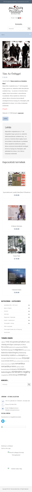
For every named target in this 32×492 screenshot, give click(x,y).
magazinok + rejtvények (9, 317)
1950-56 (8, 342)
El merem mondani (16, 226)
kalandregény (13, 353)
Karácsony (22, 353)
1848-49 (3, 342)
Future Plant (16, 256)
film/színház (5, 347)
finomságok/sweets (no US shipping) (13, 329)
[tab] (5, 119)
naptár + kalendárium (9, 320)
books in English (8, 308)
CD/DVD (6, 311)
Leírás (5, 118)
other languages (8, 326)
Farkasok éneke (16, 290)
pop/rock (20, 113)
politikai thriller (20, 361)
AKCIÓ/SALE (7, 332)
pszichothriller (26, 361)
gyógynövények (19, 347)
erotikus (23, 344)
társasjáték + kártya (9, 323)
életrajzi (15, 375)
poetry (15, 361)
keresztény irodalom (8, 355)
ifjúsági (10, 350)
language (25, 358)
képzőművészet (11, 358)
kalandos (4, 353)
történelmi (13, 369)
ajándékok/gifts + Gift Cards (11, 305)
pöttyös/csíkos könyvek (6, 363)
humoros (4, 350)
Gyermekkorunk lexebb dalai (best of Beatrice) (16, 192)
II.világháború (18, 350)
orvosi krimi (9, 361)
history (25, 347)
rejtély (13, 364)
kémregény (3, 358)
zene (10, 375)
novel (3, 361)
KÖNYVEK (6, 314)
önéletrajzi (22, 375)
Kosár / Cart (14, 18)
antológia (10, 344)
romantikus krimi (8, 366)
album (23, 342)
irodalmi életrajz (27, 350)
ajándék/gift (16, 342)
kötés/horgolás (19, 358)
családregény (17, 344)
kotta (27, 355)
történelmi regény (21, 371)
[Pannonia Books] (16, 10)
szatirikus (18, 366)
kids (17, 355)
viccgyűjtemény (4, 375)
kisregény (22, 355)
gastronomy (12, 347)
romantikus (20, 363)
